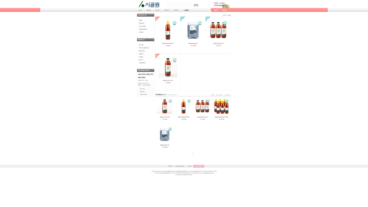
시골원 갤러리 (142, 62)
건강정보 (141, 56)
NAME (212, 95)
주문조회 (166, 10)
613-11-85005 (177, 171)
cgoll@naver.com (209, 173)
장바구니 (157, 10)
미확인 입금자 (143, 94)
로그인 (140, 10)
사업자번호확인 (199, 166)
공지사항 (141, 44)
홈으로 (216, 10)
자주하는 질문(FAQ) (144, 47)
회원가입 (148, 10)
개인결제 (141, 32)
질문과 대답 (142, 50)
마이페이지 (176, 10)
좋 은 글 (141, 59)
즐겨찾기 (225, 10)
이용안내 (189, 166)
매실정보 (141, 53)
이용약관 (170, 166)
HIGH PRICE (219, 95)
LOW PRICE (227, 95)
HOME (224, 15)
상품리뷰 (142, 91)
